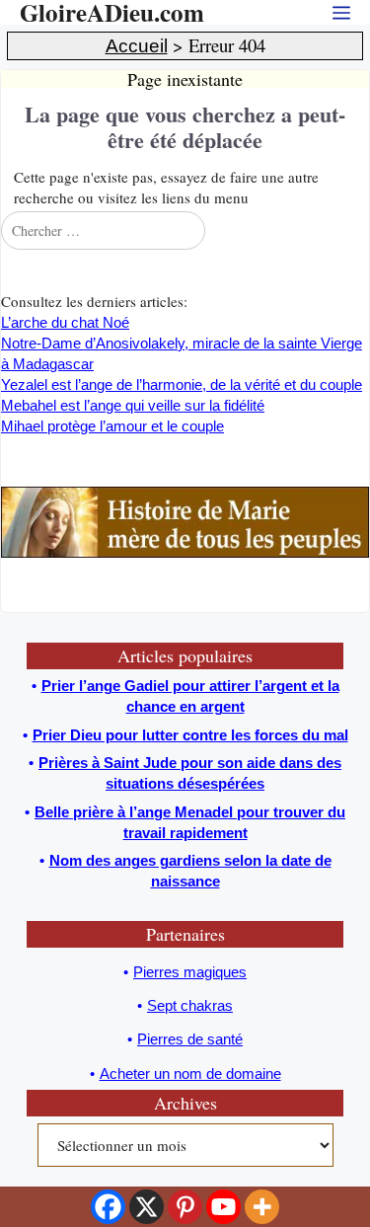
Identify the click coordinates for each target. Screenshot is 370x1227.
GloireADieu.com (112, 12)
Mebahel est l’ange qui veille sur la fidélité (132, 405)
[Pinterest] (185, 1206)
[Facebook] (108, 1206)
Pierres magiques (190, 971)
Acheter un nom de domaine (190, 1073)
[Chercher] (352, 230)
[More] (262, 1206)
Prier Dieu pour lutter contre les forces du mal (190, 735)
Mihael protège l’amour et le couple (112, 426)
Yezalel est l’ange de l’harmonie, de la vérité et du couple (181, 384)
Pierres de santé (190, 1039)
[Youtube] (223, 1206)
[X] (146, 1206)
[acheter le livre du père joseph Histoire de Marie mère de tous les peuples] (185, 552)
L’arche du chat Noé (65, 322)
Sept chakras (190, 1005)
